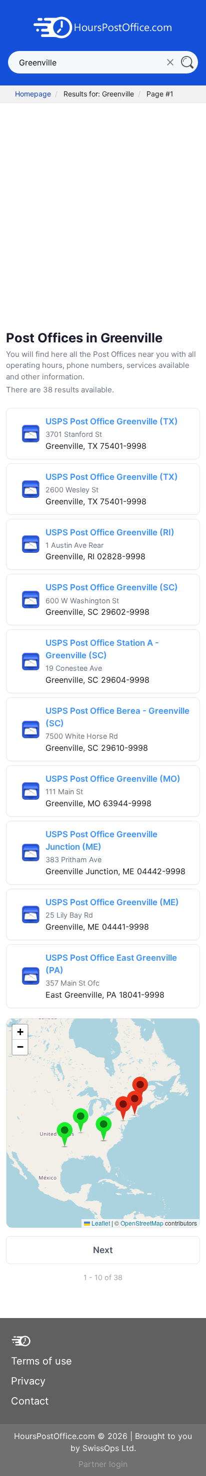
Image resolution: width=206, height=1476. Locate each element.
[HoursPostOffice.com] (103, 26)
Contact (29, 1401)
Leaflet (100, 1223)
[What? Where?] (187, 62)
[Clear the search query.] (170, 62)
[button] (65, 1135)
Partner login (103, 1464)
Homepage (33, 93)
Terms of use (41, 1361)
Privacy (28, 1381)
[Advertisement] (103, 218)
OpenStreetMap (142, 1223)
